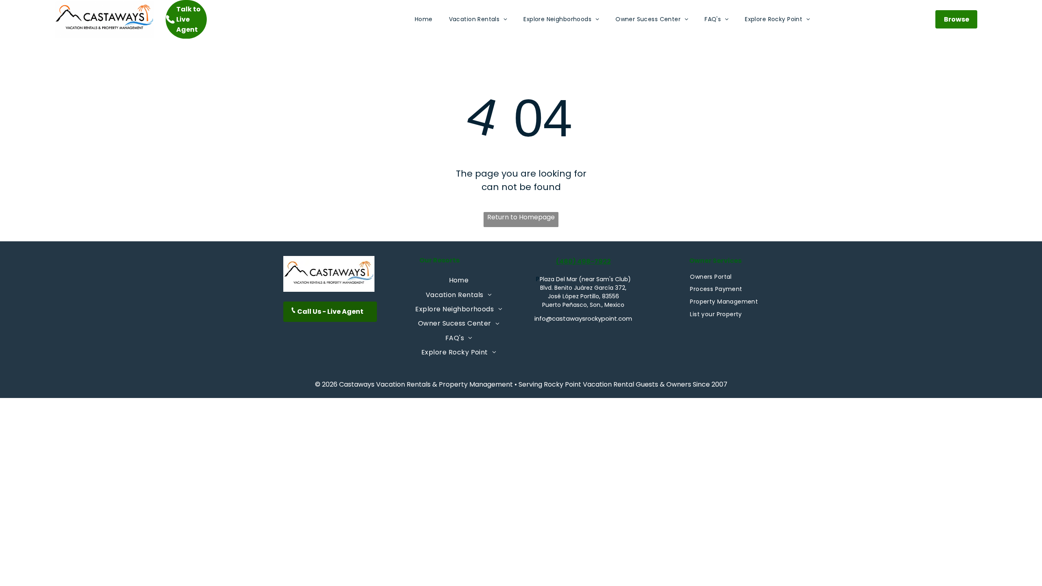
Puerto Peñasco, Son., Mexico (583, 305)
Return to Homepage (521, 217)
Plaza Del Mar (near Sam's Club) (585, 279)
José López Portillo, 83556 (583, 296)
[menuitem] (424, 19)
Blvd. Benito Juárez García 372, (583, 288)
